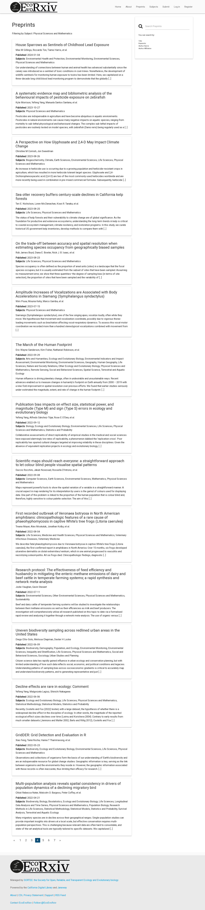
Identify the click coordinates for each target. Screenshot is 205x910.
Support (49, 895)
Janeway (62, 887)
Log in (177, 6)
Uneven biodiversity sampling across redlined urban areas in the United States (68, 632)
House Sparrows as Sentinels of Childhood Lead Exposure (62, 45)
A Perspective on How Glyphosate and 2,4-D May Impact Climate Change (67, 144)
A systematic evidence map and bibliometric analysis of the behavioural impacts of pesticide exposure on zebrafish (64, 95)
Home (118, 6)
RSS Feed (60, 895)
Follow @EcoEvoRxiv (45, 902)
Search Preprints (153, 26)
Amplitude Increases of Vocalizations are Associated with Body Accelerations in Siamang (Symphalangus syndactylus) (66, 294)
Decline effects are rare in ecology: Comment (52, 686)
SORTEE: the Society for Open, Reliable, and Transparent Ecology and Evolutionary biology (71, 880)
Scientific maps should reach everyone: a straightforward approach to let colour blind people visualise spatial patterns (70, 463)
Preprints (140, 6)
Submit (166, 6)
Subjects (153, 6)
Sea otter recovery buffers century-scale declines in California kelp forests (69, 197)
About (129, 6)
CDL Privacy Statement (30, 895)
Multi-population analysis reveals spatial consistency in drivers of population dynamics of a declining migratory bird (68, 785)
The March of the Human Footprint (44, 345)
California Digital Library (40, 887)
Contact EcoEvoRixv (21, 902)
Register (188, 6)
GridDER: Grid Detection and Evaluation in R (51, 735)
